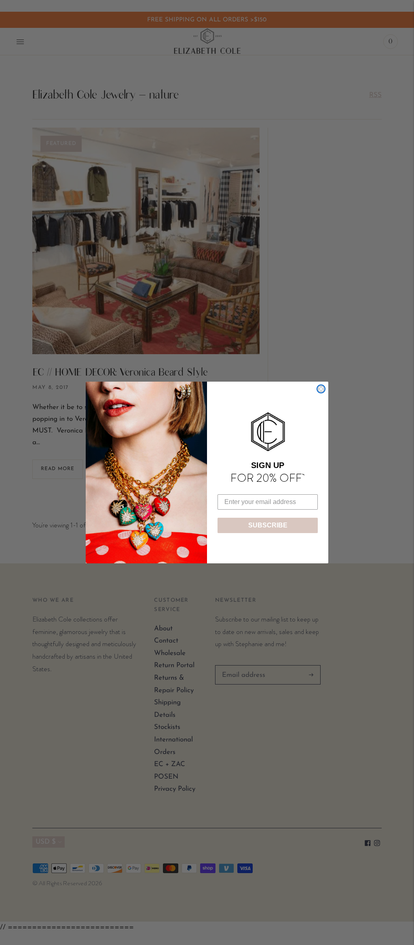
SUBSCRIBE (267, 525)
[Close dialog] (321, 389)
